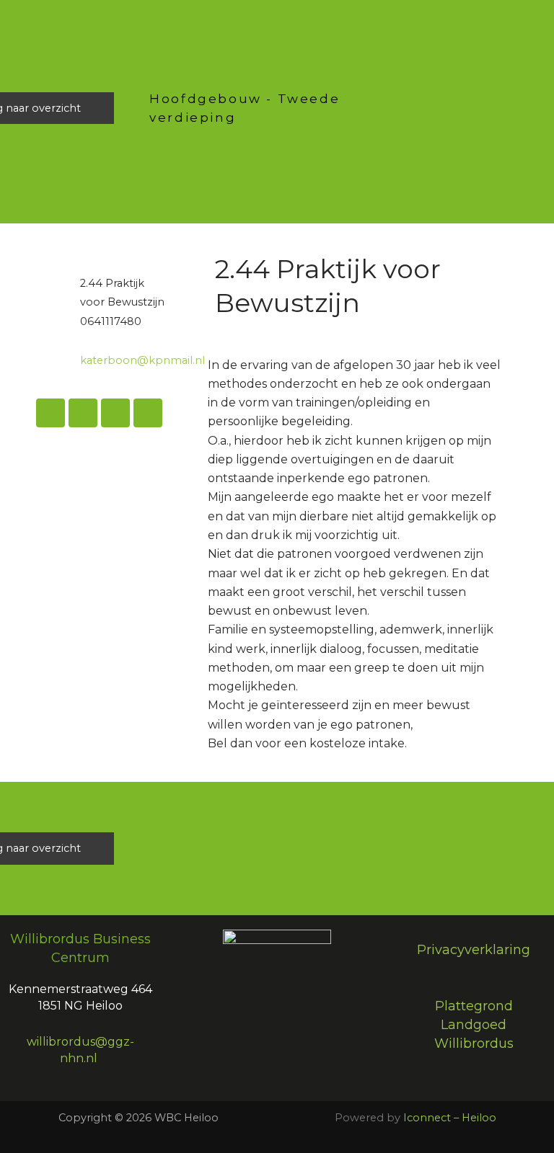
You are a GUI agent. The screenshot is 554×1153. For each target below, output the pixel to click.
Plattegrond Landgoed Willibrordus (474, 1025)
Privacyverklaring (473, 950)
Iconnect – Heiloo (449, 1117)
